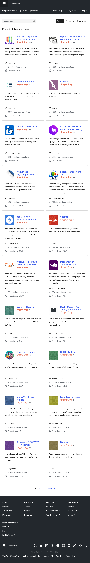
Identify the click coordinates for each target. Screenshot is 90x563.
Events (71, 506)
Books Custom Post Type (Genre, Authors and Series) (71, 308)
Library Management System (70, 173)
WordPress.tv (53, 515)
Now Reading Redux (70, 397)
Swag (71, 515)
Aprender (50, 502)
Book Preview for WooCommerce (26, 218)
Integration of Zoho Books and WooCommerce (68, 263)
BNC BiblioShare (68, 352)
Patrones (28, 515)
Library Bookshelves (27, 126)
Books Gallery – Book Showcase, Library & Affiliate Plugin (27, 38)
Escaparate (29, 502)
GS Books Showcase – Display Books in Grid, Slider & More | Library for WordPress (71, 128)
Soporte (49, 506)
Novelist (64, 81)
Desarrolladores (53, 511)
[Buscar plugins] (34, 21)
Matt (5, 527)
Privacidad (6, 515)
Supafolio (65, 217)
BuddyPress (8, 535)
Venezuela (12, 545)
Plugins (27, 511)
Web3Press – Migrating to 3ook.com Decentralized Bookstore (28, 173)
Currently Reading (25, 307)
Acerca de (6, 502)
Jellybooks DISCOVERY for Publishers (28, 443)
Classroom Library (26, 352)
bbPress (7, 531)
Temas (27, 506)
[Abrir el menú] (86, 3)
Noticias (5, 506)
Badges (64, 442)
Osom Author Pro (25, 81)
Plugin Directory (8, 11)
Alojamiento (7, 511)
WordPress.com (10, 522)
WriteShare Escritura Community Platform (27, 263)
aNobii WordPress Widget (25, 398)
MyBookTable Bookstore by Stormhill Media (72, 37)
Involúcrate (73, 502)
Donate (72, 511)
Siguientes (51, 488)
